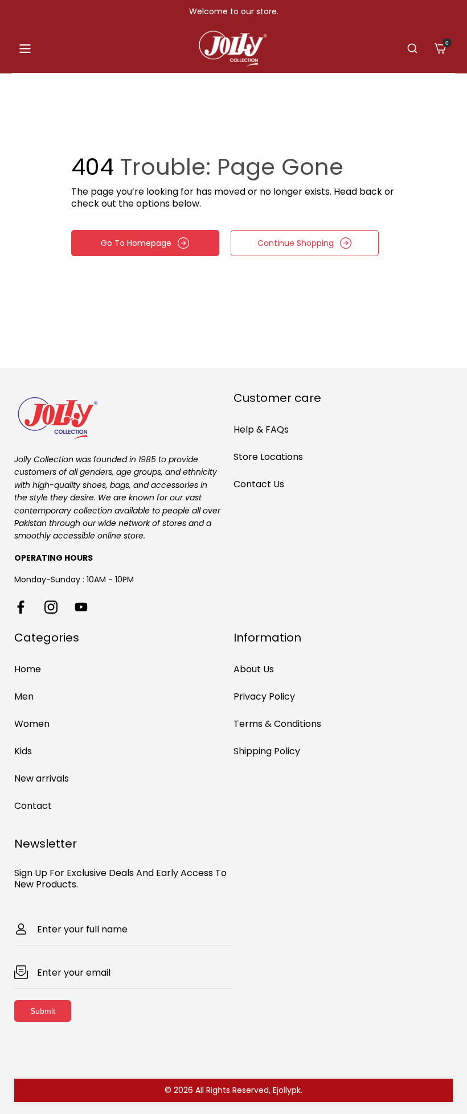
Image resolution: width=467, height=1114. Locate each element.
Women (32, 723)
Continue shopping (295, 243)
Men (24, 696)
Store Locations (268, 456)
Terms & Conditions (277, 723)
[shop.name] (123, 416)
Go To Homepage (136, 243)
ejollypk (287, 1090)
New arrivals (41, 778)
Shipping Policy (266, 751)
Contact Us (258, 484)
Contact (33, 805)
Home (27, 669)
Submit (42, 1011)
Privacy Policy (264, 696)
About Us (253, 669)
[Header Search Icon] (412, 48)
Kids (23, 751)
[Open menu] (25, 48)
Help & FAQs (261, 429)
